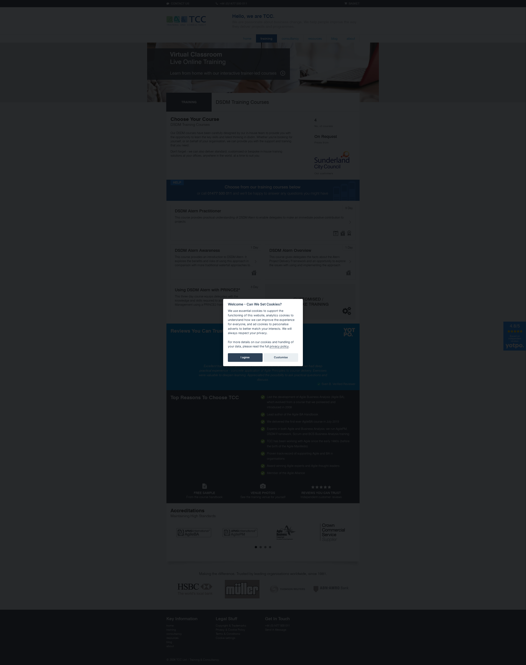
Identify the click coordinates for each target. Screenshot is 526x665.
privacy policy (279, 346)
